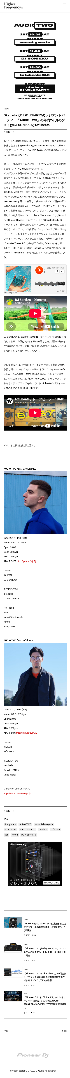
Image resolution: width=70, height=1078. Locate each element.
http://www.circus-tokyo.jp (17, 793)
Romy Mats (10, 824)
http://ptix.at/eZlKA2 (26, 732)
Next (64, 1031)
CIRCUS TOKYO (27, 829)
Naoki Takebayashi (44, 824)
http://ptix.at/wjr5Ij (26, 561)
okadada (43, 829)
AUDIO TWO (25, 824)
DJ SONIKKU (10, 829)
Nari (6, 835)
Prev (6, 1031)
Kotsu (15, 835)
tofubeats (55, 829)
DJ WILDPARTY (28, 835)
